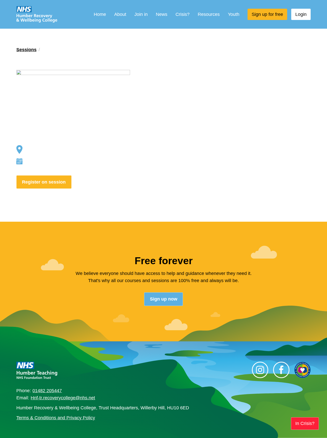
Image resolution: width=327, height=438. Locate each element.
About (120, 14)
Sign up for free (267, 14)
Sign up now (163, 299)
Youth (233, 14)
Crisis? (183, 14)
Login (301, 14)
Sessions (26, 49)
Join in (141, 14)
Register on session (44, 182)
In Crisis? (304, 423)
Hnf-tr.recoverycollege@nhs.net (63, 397)
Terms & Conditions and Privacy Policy (55, 417)
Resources (209, 14)
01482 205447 (47, 390)
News (161, 14)
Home (100, 14)
